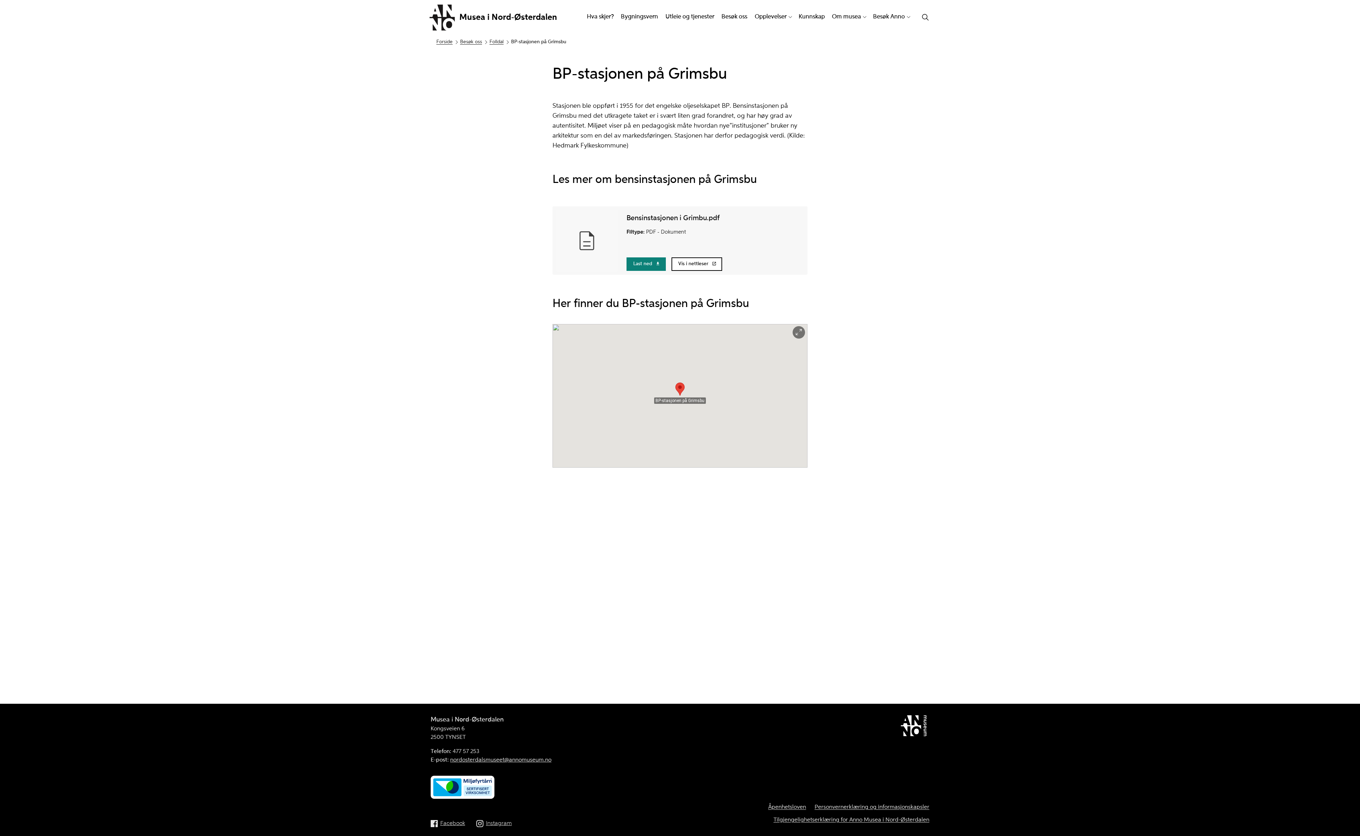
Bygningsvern (639, 17)
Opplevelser (771, 17)
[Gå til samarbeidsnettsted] (915, 727)
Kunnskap (812, 17)
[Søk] (925, 18)
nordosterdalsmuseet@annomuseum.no (500, 760)
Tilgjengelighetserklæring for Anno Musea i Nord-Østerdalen (851, 820)
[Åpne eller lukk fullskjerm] (799, 332)
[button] (680, 389)
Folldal (496, 41)
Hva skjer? (600, 17)
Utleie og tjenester (689, 17)
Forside (444, 41)
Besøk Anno (889, 17)
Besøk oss (734, 17)
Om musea (846, 17)
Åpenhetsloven (787, 807)
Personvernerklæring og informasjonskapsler (872, 807)
